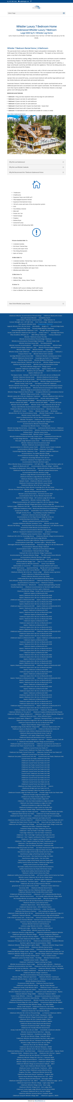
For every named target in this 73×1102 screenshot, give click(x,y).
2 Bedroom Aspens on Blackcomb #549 (36, 593)
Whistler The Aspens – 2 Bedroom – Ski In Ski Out (35, 419)
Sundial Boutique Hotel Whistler (29, 519)
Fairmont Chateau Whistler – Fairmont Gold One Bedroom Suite (35, 920)
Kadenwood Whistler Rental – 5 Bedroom (51, 428)
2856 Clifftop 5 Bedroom (38, 335)
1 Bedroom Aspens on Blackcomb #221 (49, 678)
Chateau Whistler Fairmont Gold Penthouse (35, 924)
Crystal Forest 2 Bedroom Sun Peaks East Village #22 (35, 750)
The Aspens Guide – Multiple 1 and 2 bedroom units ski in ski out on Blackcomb (35, 375)
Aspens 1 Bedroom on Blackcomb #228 (22, 678)
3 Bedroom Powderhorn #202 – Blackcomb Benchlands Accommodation (35, 508)
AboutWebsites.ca (40, 1101)
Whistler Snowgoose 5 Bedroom (49, 934)
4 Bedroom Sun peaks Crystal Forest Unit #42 (22, 756)
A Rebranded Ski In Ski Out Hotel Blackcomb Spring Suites (36, 578)
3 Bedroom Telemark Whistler (21, 915)
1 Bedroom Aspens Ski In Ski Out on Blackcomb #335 (35, 642)
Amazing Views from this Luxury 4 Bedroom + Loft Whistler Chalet (42, 525)
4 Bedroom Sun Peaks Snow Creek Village (21, 824)
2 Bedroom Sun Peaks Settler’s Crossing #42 (47, 816)
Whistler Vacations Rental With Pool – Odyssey (35, 1032)
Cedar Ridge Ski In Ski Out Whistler (20, 388)
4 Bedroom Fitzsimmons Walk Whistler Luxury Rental (35, 483)
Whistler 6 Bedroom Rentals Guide (47, 377)
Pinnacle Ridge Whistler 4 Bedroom (43, 328)
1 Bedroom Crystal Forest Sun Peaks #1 (48, 744)
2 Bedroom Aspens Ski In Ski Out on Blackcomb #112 (35, 701)
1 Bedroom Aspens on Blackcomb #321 (36, 646)
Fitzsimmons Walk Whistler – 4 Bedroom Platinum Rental (35, 983)
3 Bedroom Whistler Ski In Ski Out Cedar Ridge (35, 485)
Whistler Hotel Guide (41, 411)
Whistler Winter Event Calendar (43, 354)
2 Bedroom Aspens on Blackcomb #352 (22, 631)
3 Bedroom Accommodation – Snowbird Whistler (48, 941)
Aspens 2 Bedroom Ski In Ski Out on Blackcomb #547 (35, 597)
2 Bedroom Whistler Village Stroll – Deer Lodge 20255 (35, 1087)
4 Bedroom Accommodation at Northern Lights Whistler (42, 587)
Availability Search (44, 318)
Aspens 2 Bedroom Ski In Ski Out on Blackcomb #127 (35, 697)
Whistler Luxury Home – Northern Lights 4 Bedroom (35, 879)
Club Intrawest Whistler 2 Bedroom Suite (25, 398)
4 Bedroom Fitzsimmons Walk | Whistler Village (35, 1025)
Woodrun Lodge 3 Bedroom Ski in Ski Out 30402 (35, 1042)
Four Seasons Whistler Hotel (27, 324)
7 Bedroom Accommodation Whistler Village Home (35, 530)
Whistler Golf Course (17, 568)
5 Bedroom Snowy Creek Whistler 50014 (25, 987)
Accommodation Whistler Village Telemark (35, 547)
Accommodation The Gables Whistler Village (35, 453)
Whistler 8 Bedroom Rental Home (22, 358)
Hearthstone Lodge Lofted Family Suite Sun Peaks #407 (35, 860)
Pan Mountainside (46, 343)
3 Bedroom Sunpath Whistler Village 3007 (26, 1095)
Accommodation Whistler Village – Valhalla (44, 466)
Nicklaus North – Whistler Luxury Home (35, 432)
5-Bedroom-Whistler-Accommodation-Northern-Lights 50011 (35, 1038)
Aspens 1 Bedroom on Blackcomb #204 (36, 693)
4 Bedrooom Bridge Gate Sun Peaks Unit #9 (35, 788)
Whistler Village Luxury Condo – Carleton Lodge (35, 394)
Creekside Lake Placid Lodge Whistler (35, 538)
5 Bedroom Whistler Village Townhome (35, 972)
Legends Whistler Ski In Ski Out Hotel (18, 326)
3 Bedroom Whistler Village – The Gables (51, 968)
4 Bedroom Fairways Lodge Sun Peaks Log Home (23, 811)
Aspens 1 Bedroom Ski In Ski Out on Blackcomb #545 (35, 608)
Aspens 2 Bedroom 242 (36, 373)
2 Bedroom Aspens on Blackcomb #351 (49, 631)
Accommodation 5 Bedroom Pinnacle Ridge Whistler (28, 559)
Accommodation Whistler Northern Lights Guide (35, 557)
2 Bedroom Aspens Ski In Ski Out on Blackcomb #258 (35, 657)
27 (56, 150)
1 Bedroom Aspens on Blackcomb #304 (36, 652)
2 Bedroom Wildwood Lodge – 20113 (51, 1081)
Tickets (31, 411)
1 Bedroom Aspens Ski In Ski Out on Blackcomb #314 (35, 650)
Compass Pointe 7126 (24, 354)
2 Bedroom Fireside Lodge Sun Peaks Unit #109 (22, 792)
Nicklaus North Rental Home (22, 364)
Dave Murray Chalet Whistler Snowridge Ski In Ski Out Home (35, 487)
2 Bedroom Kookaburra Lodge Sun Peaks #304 (35, 805)
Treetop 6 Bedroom (55, 335)
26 (54, 150)
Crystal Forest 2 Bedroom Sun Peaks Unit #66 (35, 773)
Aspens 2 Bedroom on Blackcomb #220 (22, 665)
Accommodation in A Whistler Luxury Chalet (24, 447)
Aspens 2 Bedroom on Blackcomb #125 (36, 699)
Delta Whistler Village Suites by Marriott (22, 580)
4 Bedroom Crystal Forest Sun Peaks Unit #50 (35, 784)
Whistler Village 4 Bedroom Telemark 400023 (49, 953)
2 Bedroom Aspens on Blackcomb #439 (22, 606)
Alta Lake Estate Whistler (28, 318)
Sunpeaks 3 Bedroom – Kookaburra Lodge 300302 (35, 1034)
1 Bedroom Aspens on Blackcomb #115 (22, 705)
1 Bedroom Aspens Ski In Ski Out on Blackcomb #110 (35, 708)
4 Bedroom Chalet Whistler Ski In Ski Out (20, 913)
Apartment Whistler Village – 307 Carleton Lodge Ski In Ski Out (35, 498)
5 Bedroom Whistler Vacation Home (23, 949)
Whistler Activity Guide (51, 523)
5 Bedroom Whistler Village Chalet (52, 945)
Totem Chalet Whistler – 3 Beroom (21, 996)
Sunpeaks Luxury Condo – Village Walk (35, 960)
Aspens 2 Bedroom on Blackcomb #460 (49, 600)
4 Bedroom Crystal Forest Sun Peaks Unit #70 (35, 777)
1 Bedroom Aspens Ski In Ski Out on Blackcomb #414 (35, 627)
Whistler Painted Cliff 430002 (45, 400)
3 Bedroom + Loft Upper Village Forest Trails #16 (35, 735)
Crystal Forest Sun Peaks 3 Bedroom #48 (50, 756)
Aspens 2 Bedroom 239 (53, 371)
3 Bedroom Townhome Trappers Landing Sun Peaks (35, 962)
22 (48, 150)
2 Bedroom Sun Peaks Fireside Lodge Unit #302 (35, 797)
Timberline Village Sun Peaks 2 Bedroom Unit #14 (35, 828)
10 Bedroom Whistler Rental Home (20, 894)
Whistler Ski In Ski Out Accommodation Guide (23, 413)
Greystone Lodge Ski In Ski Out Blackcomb (50, 544)
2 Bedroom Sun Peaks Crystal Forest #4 (22, 746)
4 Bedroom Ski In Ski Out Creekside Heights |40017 (35, 1019)
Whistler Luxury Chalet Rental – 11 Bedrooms (35, 415)
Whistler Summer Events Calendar (42, 351)
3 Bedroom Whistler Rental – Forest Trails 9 (24, 979)
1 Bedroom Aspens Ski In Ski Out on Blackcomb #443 (35, 616)
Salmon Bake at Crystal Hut (22, 566)
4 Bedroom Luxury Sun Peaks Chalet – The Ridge (27, 958)
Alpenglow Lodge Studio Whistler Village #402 (25, 727)
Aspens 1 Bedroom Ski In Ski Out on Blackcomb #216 (35, 682)
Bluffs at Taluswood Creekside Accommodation (28, 532)
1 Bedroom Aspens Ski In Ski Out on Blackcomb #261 (35, 667)
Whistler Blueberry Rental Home (35, 981)
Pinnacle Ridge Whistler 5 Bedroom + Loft (25, 330)
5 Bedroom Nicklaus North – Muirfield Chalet (21, 1051)
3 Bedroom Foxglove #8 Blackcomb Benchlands (47, 712)
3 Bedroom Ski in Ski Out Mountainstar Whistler (35, 883)
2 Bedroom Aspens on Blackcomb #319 (22, 638)
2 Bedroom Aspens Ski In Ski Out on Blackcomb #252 (35, 661)
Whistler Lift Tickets (20, 411)
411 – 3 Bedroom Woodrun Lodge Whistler (21, 932)
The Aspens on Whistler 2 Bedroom (45, 383)
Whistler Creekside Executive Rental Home (35, 521)
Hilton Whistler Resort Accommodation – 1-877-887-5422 (25, 464)
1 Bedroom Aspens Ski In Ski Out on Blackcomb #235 (35, 672)
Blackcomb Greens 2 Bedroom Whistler (50, 468)
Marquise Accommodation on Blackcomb (47, 996)
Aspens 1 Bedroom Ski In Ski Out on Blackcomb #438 (35, 619)
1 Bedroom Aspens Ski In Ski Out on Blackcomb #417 (35, 623)
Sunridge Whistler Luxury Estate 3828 (21, 356)
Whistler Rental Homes (53, 409)
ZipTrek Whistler (46, 519)
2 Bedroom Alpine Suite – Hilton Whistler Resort (35, 905)
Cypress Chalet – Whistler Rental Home (21, 896)
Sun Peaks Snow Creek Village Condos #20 (49, 824)
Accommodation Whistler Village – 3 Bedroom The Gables (36, 449)
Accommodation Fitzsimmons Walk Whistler (25, 998)
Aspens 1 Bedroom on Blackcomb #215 (36, 684)
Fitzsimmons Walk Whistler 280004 (51, 1002)
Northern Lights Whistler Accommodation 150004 (35, 943)
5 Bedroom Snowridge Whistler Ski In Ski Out (35, 457)
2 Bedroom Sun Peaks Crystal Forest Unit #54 (35, 761)
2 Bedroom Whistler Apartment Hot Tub (51, 951)
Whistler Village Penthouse (51, 362)
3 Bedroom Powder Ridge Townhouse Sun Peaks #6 (35, 809)
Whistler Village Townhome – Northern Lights (24, 881)
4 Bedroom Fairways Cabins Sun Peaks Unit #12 (35, 790)
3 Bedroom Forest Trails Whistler (50, 979)
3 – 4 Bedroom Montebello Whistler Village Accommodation (35, 741)
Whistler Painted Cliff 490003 (20, 404)
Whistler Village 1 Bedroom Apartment (24, 977)
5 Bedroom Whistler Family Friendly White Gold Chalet (35, 892)
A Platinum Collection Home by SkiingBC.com (36, 515)
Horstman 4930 (24, 888)
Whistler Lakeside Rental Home (48, 470)
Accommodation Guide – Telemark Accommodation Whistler (35, 549)
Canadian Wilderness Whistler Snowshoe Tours (27, 523)
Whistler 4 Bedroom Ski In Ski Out (53, 396)
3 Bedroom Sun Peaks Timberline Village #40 (35, 826)
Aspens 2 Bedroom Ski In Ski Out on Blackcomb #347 (35, 635)
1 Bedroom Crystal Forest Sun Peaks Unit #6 (35, 782)
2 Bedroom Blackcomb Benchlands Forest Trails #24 (35, 737)
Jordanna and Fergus (51, 532)
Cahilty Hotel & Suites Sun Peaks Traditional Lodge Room (35, 862)
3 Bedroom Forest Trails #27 (49, 987)
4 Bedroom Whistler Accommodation (24, 470)
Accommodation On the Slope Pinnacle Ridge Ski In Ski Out (35, 517)
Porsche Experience (17, 587)
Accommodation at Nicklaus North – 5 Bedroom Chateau (35, 583)
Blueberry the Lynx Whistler (35, 371)
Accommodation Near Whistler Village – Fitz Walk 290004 (35, 1004)
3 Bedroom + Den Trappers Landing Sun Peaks (35, 839)
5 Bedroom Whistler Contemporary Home (48, 356)
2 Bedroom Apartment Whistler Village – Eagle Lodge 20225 (35, 1083)
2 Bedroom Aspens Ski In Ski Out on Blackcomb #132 (35, 695)
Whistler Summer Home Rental (18, 385)
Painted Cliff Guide (55, 402)
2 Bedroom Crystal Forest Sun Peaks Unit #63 (35, 769)
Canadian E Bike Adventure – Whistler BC (23, 585)
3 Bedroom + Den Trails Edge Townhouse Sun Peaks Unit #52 (35, 835)
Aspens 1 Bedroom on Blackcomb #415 (36, 625)
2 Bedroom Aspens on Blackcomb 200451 (23, 989)
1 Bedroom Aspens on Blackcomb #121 (24, 729)
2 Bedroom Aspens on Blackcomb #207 (49, 665)
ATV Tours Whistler (53, 559)
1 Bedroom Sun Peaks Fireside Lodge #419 (36, 799)
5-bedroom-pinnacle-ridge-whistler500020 (46, 915)
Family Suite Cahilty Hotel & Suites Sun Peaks (35, 871)
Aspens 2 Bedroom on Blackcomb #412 (49, 606)
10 (30, 150)
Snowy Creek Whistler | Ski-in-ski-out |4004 (24, 1030)
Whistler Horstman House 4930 (28, 343)
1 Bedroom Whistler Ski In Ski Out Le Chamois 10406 (35, 1049)
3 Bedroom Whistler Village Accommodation (50, 536)
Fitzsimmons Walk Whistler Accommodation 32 (35, 527)
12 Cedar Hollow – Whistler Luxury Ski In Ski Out (35, 930)
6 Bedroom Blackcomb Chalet (53, 316)
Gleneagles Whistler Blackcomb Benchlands (21, 544)
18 (42, 150)
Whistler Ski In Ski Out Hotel (47, 970)
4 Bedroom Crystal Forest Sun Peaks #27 (49, 752)
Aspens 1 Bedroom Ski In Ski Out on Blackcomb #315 (35, 648)
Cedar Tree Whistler (49, 909)
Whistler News (57, 345)
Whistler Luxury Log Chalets (42, 345)
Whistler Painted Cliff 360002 (25, 400)
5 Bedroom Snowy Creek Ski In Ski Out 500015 (24, 936)
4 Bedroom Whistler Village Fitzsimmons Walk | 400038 (35, 1017)
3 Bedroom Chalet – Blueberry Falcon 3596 (24, 1053)
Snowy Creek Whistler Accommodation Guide (26, 407)
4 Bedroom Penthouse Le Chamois (25, 911)
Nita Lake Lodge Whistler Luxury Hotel (27, 441)
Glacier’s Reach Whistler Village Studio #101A (35, 725)
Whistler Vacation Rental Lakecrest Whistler (47, 1000)
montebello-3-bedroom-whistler (50, 1030)
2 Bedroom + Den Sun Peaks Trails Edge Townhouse (35, 830)
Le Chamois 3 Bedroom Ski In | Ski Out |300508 (35, 1091)
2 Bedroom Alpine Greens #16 (51, 727)
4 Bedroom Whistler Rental (50, 407)
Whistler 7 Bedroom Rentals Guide (23, 379)
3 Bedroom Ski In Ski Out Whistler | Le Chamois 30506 (35, 1055)
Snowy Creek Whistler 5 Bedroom (51, 936)
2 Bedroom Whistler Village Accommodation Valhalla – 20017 (35, 1064)
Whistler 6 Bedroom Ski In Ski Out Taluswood (24, 381)
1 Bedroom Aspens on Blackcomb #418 (36, 621)
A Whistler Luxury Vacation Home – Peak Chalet (35, 534)
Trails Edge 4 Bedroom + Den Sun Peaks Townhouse (35, 833)
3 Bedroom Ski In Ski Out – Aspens (49, 1053)
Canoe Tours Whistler (48, 563)
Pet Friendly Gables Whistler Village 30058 (49, 896)
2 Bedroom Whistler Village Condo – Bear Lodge (35, 1085)
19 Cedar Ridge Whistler (20, 438)
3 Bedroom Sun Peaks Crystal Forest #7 (49, 746)
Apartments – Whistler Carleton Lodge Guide (35, 500)
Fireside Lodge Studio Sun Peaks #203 (51, 792)
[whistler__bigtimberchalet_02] (36, 153)
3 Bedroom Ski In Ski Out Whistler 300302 (35, 1045)
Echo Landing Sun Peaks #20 (47, 911)
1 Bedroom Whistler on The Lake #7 (20, 712)
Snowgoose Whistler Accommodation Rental (49, 392)
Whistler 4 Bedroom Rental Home (51, 881)
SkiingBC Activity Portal (23, 513)
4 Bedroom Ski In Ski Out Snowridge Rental (20, 536)
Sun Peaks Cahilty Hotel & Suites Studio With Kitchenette (35, 867)
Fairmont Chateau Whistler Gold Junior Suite (50, 917)
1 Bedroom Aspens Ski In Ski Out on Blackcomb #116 (35, 703)
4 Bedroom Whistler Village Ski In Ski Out (20, 953)
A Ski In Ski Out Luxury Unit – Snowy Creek (20, 917)
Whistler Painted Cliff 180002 (39, 402)
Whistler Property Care (50, 898)
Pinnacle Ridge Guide (57, 326)
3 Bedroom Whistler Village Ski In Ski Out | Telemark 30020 (35, 1057)
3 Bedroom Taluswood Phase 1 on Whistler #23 (48, 718)
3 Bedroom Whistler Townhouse (49, 977)
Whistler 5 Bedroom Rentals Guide (23, 377)
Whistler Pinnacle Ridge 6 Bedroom (49, 347)
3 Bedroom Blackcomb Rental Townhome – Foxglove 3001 (35, 1074)
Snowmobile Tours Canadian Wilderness (43, 510)
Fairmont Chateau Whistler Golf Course (45, 566)
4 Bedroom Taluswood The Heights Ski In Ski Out (35, 460)
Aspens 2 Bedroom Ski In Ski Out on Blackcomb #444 (35, 604)
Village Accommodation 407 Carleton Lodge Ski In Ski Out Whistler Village (35, 502)
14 (36, 150)
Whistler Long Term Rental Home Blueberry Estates (46, 385)
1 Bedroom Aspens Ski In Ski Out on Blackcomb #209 (35, 686)
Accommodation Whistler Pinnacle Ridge (35, 424)
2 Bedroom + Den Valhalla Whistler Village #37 (49, 714)
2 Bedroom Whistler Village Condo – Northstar (21, 951)
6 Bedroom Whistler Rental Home (42, 947)
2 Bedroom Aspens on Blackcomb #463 (22, 600)
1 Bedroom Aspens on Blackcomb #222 (22, 744)
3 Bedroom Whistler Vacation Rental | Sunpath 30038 (35, 1093)
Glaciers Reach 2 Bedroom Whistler (49, 989)
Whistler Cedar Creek (52, 341)
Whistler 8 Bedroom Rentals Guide (47, 379)
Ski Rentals (54, 411)
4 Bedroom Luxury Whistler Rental (27, 985)
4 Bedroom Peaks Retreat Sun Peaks (51, 811)
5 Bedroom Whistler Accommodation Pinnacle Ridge (25, 316)
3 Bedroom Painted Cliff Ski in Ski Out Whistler (48, 966)
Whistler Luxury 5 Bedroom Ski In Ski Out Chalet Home (35, 877)
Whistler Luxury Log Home (52, 572)
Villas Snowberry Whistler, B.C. (19, 335)
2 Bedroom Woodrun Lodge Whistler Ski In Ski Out (35, 477)
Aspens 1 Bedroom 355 (18, 371)
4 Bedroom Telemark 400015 (50, 998)
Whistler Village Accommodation (51, 381)
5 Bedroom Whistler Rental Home (41, 888)
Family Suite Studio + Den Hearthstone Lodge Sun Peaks (35, 856)
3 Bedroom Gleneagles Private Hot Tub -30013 (23, 1081)
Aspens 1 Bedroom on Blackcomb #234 (36, 674)
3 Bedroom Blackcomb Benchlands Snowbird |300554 (35, 1021)
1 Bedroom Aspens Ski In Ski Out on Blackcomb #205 (35, 691)
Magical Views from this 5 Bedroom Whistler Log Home (35, 890)
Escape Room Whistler (22, 510)
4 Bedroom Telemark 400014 (47, 994)
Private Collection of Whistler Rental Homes (35, 574)
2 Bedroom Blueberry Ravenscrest (20, 1000)
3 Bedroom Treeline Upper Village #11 (20, 718)
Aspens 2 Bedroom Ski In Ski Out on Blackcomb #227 (35, 663)
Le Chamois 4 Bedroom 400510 (51, 1013)
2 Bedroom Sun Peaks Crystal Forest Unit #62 (35, 767)
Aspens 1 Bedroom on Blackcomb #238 (36, 669)
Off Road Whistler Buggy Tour (26, 561)
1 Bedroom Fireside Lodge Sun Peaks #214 (36, 794)
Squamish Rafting (32, 568)
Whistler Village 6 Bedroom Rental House (20, 392)
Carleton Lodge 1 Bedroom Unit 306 (18, 506)
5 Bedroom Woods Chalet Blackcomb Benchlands (35, 1023)
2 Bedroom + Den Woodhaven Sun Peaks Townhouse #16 (35, 843)
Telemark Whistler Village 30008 (26, 994)
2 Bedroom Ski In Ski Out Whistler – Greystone (21, 968)
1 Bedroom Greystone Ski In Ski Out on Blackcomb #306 (35, 722)
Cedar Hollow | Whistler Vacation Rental (29, 320)
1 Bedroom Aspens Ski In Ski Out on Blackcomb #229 (35, 676)
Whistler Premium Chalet (51, 958)
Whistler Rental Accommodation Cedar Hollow (47, 388)
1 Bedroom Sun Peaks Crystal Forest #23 (21, 752)
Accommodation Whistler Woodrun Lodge (36, 472)
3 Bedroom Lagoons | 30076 (49, 1095)
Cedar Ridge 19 (50, 349)
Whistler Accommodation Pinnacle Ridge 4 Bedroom (35, 339)
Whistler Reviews (38, 349)
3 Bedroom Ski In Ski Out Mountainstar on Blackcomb (35, 900)
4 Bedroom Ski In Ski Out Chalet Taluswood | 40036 (36, 1015)
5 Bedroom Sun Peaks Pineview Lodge (47, 814)
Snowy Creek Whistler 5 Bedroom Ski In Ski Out (22, 332)
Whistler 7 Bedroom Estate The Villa (35, 337)
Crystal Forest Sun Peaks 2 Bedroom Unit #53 (35, 758)
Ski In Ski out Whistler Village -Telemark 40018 (35, 1036)
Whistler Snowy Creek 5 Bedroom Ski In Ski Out (45, 404)
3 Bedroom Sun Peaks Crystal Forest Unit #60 (35, 765)
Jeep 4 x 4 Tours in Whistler (46, 561)
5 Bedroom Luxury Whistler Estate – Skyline (48, 992)
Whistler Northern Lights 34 (54, 464)
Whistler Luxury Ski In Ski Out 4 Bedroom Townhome (24, 396)
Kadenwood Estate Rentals (53, 436)
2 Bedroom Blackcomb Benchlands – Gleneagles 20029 (35, 1078)
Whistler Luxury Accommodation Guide (45, 364)
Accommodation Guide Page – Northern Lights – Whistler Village (35, 542)
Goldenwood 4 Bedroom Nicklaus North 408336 (22, 1008)
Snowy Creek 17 (44, 332)
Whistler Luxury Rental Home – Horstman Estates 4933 (35, 494)
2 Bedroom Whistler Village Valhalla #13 (19, 714)
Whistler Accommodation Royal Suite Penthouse (35, 975)
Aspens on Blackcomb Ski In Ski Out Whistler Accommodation (35, 417)
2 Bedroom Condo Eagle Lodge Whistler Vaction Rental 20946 (36, 1089)
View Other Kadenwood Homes (16, 114)
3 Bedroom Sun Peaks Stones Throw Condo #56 (24, 822)
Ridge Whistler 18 (49, 320)
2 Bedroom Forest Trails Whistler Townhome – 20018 (35, 1068)
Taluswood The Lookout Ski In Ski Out (19, 941)
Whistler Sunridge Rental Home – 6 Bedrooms (21, 428)
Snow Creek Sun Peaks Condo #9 (51, 822)
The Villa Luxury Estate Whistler (51, 555)
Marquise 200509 (24, 947)
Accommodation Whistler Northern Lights (35, 462)
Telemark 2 (58, 351)
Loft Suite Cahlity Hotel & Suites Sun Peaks (50, 875)
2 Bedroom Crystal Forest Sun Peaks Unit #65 (35, 771)
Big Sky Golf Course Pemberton (50, 568)
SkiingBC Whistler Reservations (49, 330)
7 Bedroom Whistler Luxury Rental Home (35, 902)
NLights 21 (45, 326)
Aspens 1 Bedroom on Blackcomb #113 (49, 705)
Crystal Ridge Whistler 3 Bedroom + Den (25, 451)
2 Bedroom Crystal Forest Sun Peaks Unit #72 (35, 780)
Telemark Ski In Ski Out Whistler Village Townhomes (35, 553)
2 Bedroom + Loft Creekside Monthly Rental (47, 894)
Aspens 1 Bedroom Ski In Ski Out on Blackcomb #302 (35, 655)
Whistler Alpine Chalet (23, 349)
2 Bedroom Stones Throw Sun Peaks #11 (20, 820)
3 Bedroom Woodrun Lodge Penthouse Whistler (35, 479)
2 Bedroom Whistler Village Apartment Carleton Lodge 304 (35, 504)
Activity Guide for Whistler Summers (27, 563)
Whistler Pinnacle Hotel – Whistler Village (21, 489)
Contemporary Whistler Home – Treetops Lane (35, 426)
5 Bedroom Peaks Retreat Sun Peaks (23, 814)
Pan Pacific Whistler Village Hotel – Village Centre (35, 366)
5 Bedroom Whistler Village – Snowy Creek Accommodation (35, 591)
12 (33, 150)
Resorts (50, 786)
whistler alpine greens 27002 (49, 398)
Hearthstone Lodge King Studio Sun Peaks (21, 847)
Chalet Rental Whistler (49, 441)
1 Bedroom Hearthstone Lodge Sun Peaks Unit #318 (35, 850)
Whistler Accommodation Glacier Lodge (22, 964)
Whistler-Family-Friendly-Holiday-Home (27, 955)
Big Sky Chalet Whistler (47, 985)
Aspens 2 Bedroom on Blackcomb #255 (36, 659)
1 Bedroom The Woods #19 (48, 710)
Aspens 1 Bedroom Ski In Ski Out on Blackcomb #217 (35, 680)
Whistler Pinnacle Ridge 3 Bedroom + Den (23, 347)
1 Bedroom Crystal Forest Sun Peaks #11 (35, 748)
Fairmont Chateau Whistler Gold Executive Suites (35, 922)
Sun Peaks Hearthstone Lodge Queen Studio (49, 847)
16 (39, 150)
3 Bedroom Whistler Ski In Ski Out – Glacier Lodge (26, 572)
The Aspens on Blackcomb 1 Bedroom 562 (22, 468)
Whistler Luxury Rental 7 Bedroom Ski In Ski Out (26, 362)
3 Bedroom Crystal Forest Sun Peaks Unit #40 (35, 754)
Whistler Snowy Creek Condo (23, 383)
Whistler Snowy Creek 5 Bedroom (19, 351)
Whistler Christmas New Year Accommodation (49, 430)
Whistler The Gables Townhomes (25, 970)
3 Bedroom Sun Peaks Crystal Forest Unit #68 (35, 775)
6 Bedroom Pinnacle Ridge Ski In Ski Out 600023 (23, 1002)
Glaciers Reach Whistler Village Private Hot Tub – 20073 (35, 1076)
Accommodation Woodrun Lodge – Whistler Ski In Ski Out (35, 455)
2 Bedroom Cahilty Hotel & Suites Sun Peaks (21, 875)
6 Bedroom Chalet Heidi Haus (50, 886)
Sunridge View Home (57, 332)
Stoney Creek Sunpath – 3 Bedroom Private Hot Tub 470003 (35, 1006)
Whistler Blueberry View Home (43, 360)
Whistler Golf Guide (48, 570)
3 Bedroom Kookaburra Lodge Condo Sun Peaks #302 (35, 807)
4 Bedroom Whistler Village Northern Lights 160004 (24, 945)
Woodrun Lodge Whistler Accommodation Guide (35, 474)
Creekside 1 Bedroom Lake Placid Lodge (27, 369)
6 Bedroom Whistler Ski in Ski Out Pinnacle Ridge (25, 1013)
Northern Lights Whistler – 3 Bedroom (49, 964)
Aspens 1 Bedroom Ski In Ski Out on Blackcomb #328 (35, 644)
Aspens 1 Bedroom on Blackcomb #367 (49, 638)
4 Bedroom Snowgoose (49, 939)
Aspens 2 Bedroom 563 (49, 369)
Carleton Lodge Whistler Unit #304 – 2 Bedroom (35, 926)
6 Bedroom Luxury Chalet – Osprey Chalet (51, 1051)
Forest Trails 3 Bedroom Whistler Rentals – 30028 (35, 1066)
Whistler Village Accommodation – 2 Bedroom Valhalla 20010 (35, 1059)
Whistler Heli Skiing (14, 525)
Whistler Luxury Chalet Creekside (50, 447)
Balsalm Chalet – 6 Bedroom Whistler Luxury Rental (35, 481)
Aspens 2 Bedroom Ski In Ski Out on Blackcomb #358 (35, 629)
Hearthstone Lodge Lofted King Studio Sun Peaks (35, 854)
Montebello (36, 326)
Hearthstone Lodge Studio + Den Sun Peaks (35, 858)
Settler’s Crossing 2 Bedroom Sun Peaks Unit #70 (35, 818)
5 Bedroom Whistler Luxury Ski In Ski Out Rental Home (27, 409)
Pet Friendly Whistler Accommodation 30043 (27, 898)
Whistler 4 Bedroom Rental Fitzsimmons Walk (35, 443)
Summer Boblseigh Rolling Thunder (49, 585)
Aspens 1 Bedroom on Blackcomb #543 (36, 610)
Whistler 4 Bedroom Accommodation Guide (35, 445)
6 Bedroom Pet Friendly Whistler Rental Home (35, 1028)
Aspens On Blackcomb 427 (21, 466)
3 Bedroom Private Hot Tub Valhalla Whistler (35, 1011)
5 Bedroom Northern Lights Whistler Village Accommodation (35, 540)
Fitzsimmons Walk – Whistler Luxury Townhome (35, 434)
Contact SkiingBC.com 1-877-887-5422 (21, 322)
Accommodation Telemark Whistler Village (35, 551)
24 (51, 150)
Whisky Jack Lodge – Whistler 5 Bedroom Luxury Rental (36, 928)
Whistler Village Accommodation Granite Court (35, 390)
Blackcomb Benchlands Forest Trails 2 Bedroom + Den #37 (26, 739)
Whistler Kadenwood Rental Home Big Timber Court (26, 436)
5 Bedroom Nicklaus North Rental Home (20, 430)
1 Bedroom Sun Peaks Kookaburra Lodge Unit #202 (35, 803)
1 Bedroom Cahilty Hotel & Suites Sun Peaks (35, 873)
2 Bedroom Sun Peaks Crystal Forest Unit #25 (32, 786)
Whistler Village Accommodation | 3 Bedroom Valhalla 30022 (35, 1061)
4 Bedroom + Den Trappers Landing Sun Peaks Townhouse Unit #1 (35, 841)
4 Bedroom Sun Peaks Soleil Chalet (21, 816)
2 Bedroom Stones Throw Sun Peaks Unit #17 (49, 820)
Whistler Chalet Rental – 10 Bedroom (50, 413)
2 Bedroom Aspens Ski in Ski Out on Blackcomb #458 (35, 602)
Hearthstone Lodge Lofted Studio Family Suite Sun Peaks (35, 852)
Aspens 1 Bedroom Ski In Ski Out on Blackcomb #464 (35, 612)
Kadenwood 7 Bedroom (45, 324)
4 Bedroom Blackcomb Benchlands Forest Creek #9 (35, 733)
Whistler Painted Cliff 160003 (19, 402)
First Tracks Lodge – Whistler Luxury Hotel (48, 322)
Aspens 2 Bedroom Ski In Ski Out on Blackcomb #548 (35, 595)
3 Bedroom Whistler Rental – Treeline (47, 949)
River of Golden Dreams (49, 955)
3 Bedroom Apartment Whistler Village (24, 934)
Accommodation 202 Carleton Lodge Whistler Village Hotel (35, 421)
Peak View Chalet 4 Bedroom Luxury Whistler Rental (35, 1070)
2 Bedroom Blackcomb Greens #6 (48, 729)
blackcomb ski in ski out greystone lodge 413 (49, 913)
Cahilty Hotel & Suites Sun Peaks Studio (35, 864)
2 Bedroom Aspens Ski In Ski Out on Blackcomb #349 (35, 633)
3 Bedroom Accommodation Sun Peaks (20, 966)
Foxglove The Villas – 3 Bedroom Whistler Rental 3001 (35, 1072)
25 (53, 150)
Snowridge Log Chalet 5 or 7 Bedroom (47, 358)
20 (45, 150)
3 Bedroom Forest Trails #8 (54, 739)
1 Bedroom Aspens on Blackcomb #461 (36, 614)
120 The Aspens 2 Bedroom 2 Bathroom (28, 909)
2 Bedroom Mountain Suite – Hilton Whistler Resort (35, 716)
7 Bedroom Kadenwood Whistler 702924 (51, 1008)
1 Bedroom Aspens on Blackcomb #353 (36, 640)
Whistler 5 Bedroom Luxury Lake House (21, 992)
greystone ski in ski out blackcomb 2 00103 (25, 886)
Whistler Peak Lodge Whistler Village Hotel (49, 489)
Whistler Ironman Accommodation (20, 345)
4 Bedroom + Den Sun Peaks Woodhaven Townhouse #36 (35, 845)
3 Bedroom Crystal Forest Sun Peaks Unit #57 (35, 763)
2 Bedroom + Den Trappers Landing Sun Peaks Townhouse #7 (35, 837)
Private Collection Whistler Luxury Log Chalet (36, 576)
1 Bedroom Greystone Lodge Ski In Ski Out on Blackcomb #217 (35, 720)
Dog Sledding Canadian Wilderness (44, 513)
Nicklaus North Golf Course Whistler (28, 570)
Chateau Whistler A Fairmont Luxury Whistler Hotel (48, 506)
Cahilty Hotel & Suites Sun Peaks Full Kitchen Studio (35, 869)
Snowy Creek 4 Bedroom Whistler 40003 (27, 939)
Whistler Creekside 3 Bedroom (49, 451)
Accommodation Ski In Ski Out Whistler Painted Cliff (35, 496)
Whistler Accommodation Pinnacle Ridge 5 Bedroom (28, 341)
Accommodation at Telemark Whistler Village (24, 555)
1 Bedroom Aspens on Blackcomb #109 (26, 710)
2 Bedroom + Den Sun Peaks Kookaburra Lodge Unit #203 (35, 801)
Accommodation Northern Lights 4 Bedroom (35, 589)
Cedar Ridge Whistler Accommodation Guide (44, 438)
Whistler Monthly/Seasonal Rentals (35, 491)
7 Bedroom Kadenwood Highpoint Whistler (49, 932)
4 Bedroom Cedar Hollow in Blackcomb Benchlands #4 (35, 731)
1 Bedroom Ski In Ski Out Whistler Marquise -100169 (35, 1047)
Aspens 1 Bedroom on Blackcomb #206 (36, 688)
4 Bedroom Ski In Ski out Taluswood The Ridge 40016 (35, 1040)
